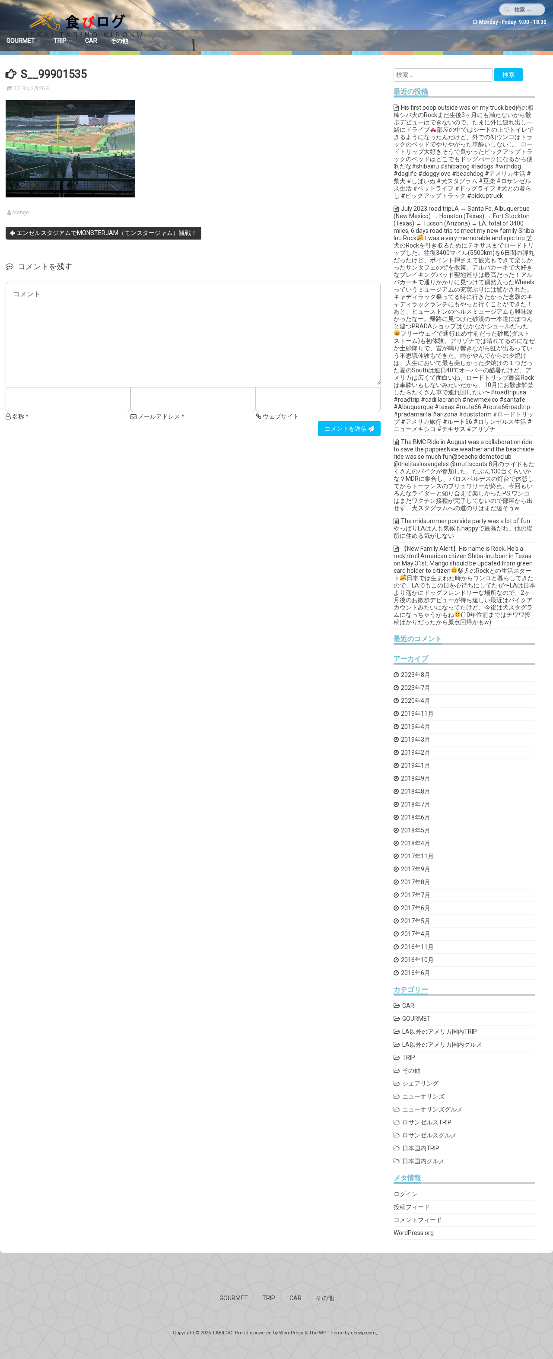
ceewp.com (363, 1333)
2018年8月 (415, 791)
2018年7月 (415, 804)
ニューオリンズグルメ (432, 1109)
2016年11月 (417, 946)
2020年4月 (415, 700)
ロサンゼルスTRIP (426, 1122)
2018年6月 (415, 817)
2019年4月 (415, 726)
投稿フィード (412, 1206)
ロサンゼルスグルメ (429, 1135)
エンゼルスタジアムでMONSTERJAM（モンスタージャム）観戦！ (106, 232)
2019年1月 (415, 765)
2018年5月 (415, 830)
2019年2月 (415, 752)
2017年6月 (415, 908)
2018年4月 (415, 843)
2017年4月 (415, 933)
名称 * (20, 416)
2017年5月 (415, 921)
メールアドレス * (160, 416)
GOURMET (20, 40)
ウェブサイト (280, 416)
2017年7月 (415, 895)
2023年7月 (415, 687)
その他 (119, 40)
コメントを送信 (346, 428)
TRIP (60, 40)
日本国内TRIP (420, 1148)
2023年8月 (415, 674)
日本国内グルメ (423, 1161)
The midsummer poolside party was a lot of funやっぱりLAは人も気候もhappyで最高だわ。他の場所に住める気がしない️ (463, 528)
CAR (91, 40)
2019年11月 (417, 713)
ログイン (406, 1194)
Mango (21, 213)
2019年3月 (415, 739)
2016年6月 (415, 972)
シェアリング (420, 1083)
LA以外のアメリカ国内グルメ (442, 1044)
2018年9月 (415, 778)
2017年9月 (415, 869)
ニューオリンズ (423, 1096)
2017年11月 (417, 856)
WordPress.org (414, 1232)
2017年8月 (415, 882)
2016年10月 (417, 959)
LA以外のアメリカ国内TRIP (439, 1031)
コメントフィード (418, 1219)
